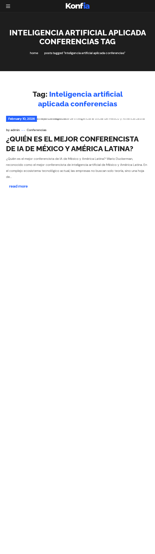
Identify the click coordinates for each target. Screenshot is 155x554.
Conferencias (36, 130)
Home (34, 53)
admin (15, 130)
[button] (146, 6)
